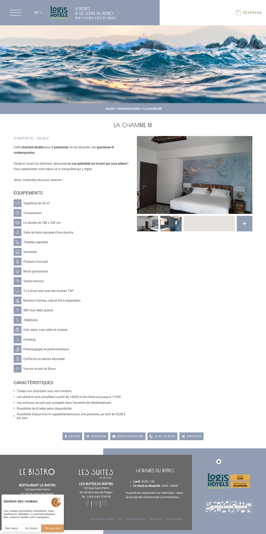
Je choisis (31, 528)
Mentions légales (135, 518)
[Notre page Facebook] (96, 503)
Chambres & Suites (128, 108)
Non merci (11, 528)
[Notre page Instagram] (104, 503)
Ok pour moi (52, 528)
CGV (119, 518)
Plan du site (155, 518)
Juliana (178, 518)
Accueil (109, 108)
